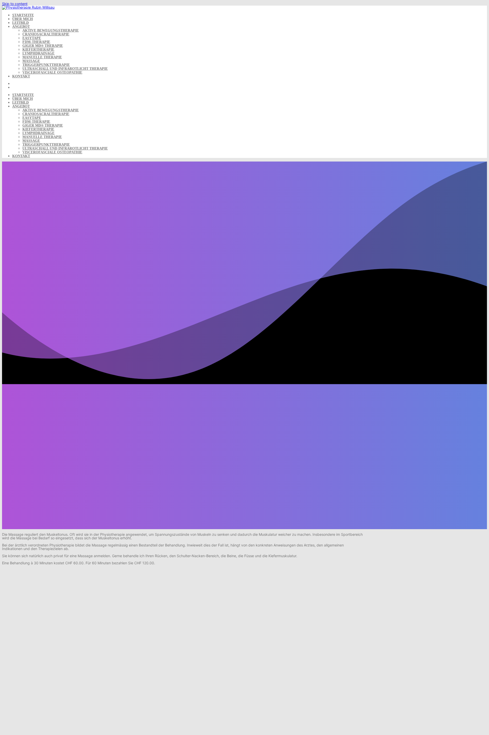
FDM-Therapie (36, 42)
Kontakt (21, 76)
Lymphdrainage (38, 53)
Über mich (22, 19)
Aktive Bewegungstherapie (50, 30)
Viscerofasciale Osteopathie (52, 72)
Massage (31, 61)
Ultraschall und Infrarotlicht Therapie (65, 69)
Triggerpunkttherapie (46, 65)
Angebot (21, 27)
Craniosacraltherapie (45, 34)
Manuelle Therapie (42, 57)
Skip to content (15, 4)
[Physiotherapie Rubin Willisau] (28, 7)
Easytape (31, 38)
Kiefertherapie (38, 49)
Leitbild (20, 23)
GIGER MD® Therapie (42, 46)
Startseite (23, 15)
